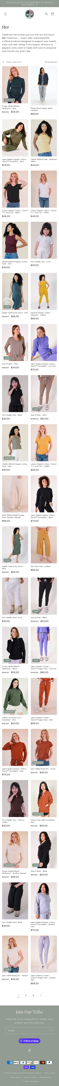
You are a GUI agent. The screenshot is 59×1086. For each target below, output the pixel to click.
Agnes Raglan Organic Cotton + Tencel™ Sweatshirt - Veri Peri (43, 365)
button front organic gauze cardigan (42, 109)
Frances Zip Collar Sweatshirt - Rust (43, 821)
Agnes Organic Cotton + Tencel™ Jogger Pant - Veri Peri (44, 667)
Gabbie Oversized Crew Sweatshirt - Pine (11, 719)
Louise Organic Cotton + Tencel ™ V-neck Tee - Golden (43, 465)
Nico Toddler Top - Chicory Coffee (13, 821)
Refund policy (15, 1077)
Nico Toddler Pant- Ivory (12, 617)
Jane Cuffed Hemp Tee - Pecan (43, 769)
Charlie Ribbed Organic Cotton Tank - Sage (14, 465)
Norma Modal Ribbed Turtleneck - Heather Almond (14, 872)
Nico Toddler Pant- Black (12, 922)
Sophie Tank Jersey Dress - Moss (13, 567)
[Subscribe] (50, 1030)
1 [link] (18, 995)
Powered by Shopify (34, 1073)
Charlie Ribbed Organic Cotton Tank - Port (14, 263)
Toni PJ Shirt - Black (39, 871)
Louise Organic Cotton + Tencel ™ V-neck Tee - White (43, 211)
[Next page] (41, 995)
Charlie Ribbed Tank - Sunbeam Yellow (44, 160)
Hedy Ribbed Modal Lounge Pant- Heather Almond (13, 516)
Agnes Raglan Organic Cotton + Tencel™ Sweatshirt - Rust (14, 770)
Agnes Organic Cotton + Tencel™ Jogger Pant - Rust (42, 719)
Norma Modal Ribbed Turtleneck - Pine (10, 107)
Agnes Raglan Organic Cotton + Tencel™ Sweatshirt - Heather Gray (43, 924)
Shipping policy (45, 1077)
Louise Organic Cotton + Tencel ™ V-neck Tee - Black (15, 211)
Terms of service (30, 1077)
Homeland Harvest (18, 1073)
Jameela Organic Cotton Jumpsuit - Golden (40, 314)
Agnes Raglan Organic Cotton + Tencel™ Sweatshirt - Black (43, 516)
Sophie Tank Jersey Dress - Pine (15, 313)
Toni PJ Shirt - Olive (10, 364)
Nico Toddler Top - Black (12, 415)
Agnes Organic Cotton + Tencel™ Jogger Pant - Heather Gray (43, 977)
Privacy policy (49, 1073)
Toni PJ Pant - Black (39, 617)
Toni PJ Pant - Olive (39, 415)
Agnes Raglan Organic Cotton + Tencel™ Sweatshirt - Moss (14, 160)
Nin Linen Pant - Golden (40, 566)
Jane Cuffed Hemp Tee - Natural (15, 975)
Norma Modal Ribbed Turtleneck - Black (10, 667)
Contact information (31, 1081)
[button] (5, 14)
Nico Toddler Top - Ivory (41, 262)
